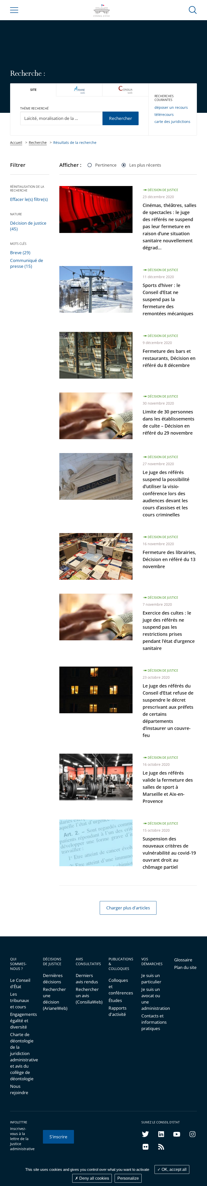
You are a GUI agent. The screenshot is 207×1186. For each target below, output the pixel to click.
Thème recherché (34, 108)
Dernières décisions (53, 978)
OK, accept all (174, 1169)
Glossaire (183, 960)
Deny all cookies (93, 1178)
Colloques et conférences (120, 986)
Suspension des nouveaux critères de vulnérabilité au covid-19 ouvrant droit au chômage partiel (169, 853)
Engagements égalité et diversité (21, 1020)
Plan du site (185, 967)
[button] (193, 10)
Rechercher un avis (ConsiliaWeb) (87, 995)
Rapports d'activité (117, 1011)
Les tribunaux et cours (19, 1000)
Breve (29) (20, 252)
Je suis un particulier (151, 978)
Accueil (16, 142)
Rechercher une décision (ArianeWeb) (54, 998)
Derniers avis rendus (87, 978)
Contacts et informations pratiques (152, 1022)
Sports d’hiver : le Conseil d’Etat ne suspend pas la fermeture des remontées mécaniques (168, 299)
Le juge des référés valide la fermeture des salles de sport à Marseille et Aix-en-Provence (168, 787)
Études (115, 1000)
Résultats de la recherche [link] (74, 142)
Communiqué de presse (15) (26, 263)
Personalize (128, 1178)
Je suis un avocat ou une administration (152, 998)
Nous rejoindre (19, 1089)
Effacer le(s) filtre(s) (29, 199)
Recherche (38, 142)
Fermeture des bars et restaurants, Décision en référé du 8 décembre (169, 358)
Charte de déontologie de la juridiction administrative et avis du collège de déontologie (21, 1057)
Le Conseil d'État (20, 983)
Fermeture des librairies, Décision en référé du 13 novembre (169, 559)
